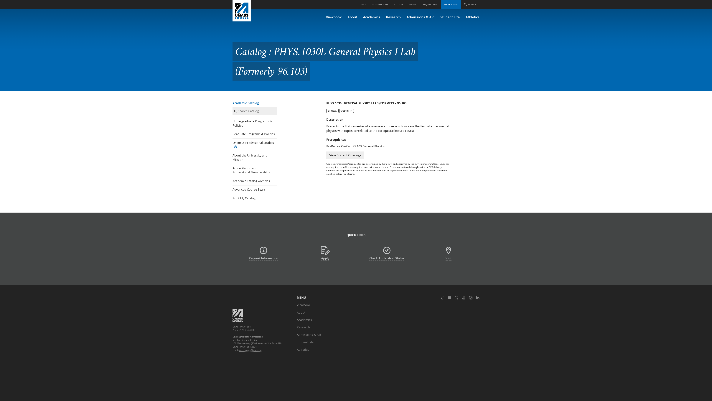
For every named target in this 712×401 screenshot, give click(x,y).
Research (393, 17)
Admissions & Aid (420, 17)
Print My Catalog (244, 198)
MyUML (413, 4)
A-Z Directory (380, 4)
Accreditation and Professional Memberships (251, 170)
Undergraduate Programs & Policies (252, 123)
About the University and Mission (250, 157)
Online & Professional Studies (253, 143)
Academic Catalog (246, 103)
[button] (345, 155)
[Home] (242, 11)
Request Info (430, 4)
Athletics (472, 17)
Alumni (398, 4)
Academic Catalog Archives (251, 181)
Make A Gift (451, 4)
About (352, 17)
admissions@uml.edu (250, 350)
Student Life (450, 17)
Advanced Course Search (250, 190)
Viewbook (334, 17)
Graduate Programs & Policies (254, 134)
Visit (363, 4)
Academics (371, 17)
